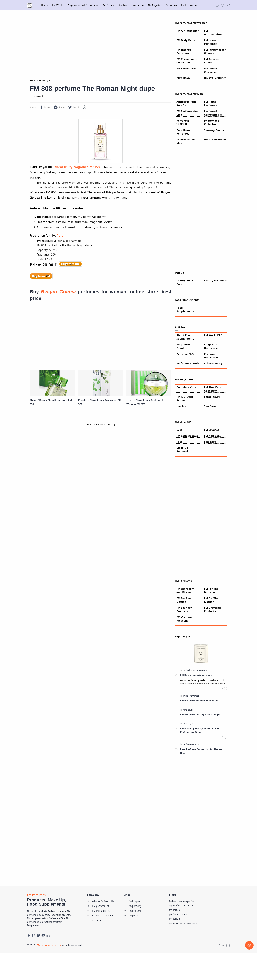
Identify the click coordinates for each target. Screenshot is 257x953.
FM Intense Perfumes (183, 51)
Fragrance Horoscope (211, 346)
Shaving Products (215, 130)
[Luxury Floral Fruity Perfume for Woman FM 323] (148, 383)
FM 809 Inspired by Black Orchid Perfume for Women (199, 730)
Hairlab (181, 406)
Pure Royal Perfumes (183, 131)
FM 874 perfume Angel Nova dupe (200, 714)
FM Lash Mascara (187, 435)
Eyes (179, 430)
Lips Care (210, 441)
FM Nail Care (212, 435)
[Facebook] (29, 935)
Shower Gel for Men (186, 141)
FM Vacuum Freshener (184, 618)
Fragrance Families (183, 346)
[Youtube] (43, 935)
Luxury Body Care (184, 282)
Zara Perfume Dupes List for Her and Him (201, 751)
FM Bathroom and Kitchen (185, 590)
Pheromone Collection (211, 122)
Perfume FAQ (185, 354)
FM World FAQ (213, 335)
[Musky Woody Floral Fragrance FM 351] (52, 383)
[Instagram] (34, 935)
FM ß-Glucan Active (184, 398)
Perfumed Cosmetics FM (213, 112)
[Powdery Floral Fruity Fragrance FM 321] (100, 383)
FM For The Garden (183, 599)
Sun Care (210, 406)
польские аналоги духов (183, 923)
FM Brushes (211, 430)
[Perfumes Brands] (190, 744)
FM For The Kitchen (211, 599)
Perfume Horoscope (211, 355)
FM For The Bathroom (211, 590)
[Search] (222, 5)
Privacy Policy (213, 363)
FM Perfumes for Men (187, 112)
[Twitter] (38, 935)
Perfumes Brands (187, 363)
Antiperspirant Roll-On (186, 103)
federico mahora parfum (182, 901)
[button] (217, 5)
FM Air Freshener (187, 30)
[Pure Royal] (187, 709)
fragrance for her (86, 167)
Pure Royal (183, 78)
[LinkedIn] (48, 935)
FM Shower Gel (186, 68)
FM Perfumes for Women (215, 51)
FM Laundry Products (184, 609)
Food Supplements (185, 309)
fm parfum (174, 910)
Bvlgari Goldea (58, 291)
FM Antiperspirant (214, 32)
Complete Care (186, 387)
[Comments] (224, 688)
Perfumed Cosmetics (210, 70)
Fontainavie (212, 396)
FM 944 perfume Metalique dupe (199, 700)
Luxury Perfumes (215, 280)
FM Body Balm (185, 40)
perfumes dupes (178, 914)
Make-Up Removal (182, 449)
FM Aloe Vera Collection (212, 388)
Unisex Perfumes (215, 78)
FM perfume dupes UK (49, 945)
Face (179, 441)
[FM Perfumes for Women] (194, 670)
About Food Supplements (185, 336)
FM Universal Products (212, 609)
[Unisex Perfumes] (190, 695)
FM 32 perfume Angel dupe (196, 674)
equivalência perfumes (181, 905)
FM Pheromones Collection (186, 60)
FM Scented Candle (211, 60)
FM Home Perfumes (210, 41)
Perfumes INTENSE (182, 122)
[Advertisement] (100, 45)
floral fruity (63, 167)
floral (60, 236)
